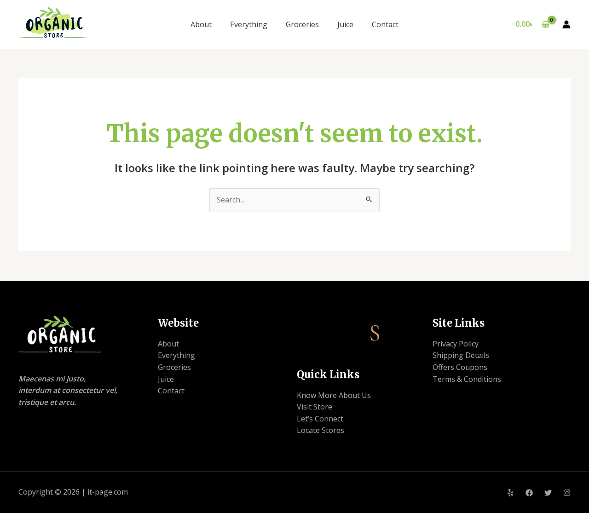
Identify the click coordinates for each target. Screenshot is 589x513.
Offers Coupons (460, 367)
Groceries (302, 24)
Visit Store (314, 407)
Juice (345, 24)
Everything (248, 24)
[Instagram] (567, 492)
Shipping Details (461, 355)
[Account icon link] (566, 24)
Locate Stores (320, 430)
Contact (385, 24)
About (201, 24)
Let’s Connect (320, 419)
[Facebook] (529, 492)
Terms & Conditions (467, 379)
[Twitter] (548, 492)
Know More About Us (334, 395)
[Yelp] (510, 492)
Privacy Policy (456, 344)
